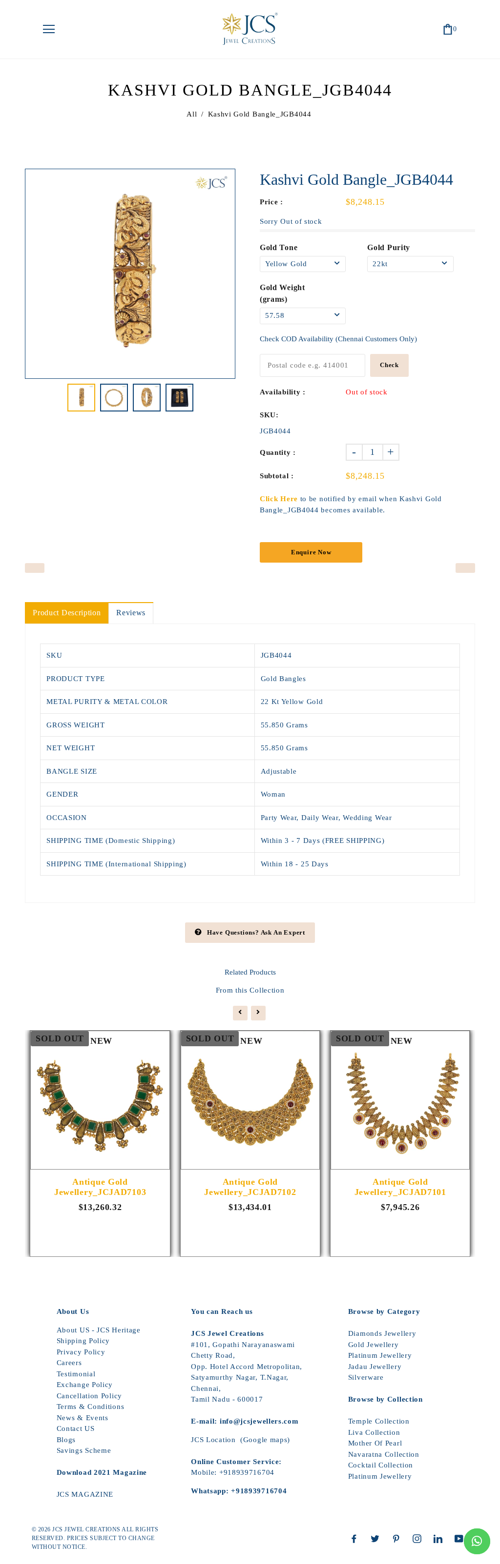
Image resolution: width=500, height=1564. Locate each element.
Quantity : (278, 452)
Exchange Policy (85, 1384)
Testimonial (76, 1374)
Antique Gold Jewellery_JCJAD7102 (250, 1187)
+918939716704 (246, 1472)
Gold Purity (388, 247)
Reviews (131, 612)
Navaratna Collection (383, 1454)
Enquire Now (311, 552)
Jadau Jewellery (375, 1366)
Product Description (67, 612)
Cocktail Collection (380, 1465)
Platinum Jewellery (380, 1355)
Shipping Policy (83, 1341)
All (192, 114)
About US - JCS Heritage (99, 1330)
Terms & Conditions (91, 1406)
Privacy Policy (81, 1352)
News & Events (82, 1418)
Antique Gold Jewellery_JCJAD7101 (400, 1187)
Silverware (366, 1377)
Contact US (76, 1428)
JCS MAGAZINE (85, 1494)
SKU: (269, 415)
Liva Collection (374, 1432)
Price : (271, 202)
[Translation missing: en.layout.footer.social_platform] (356, 1538)
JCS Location (213, 1440)
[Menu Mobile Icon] (49, 29)
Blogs (66, 1440)
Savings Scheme (84, 1450)
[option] (130, 273)
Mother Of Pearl (375, 1443)
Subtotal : (277, 476)
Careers (69, 1363)
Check (389, 365)
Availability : (283, 392)
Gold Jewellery (373, 1345)
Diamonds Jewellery (382, 1333)
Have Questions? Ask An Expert (256, 932)
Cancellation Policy (89, 1396)
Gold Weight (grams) (282, 293)
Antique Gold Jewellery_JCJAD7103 (100, 1187)
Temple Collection (379, 1421)
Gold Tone (278, 247)
